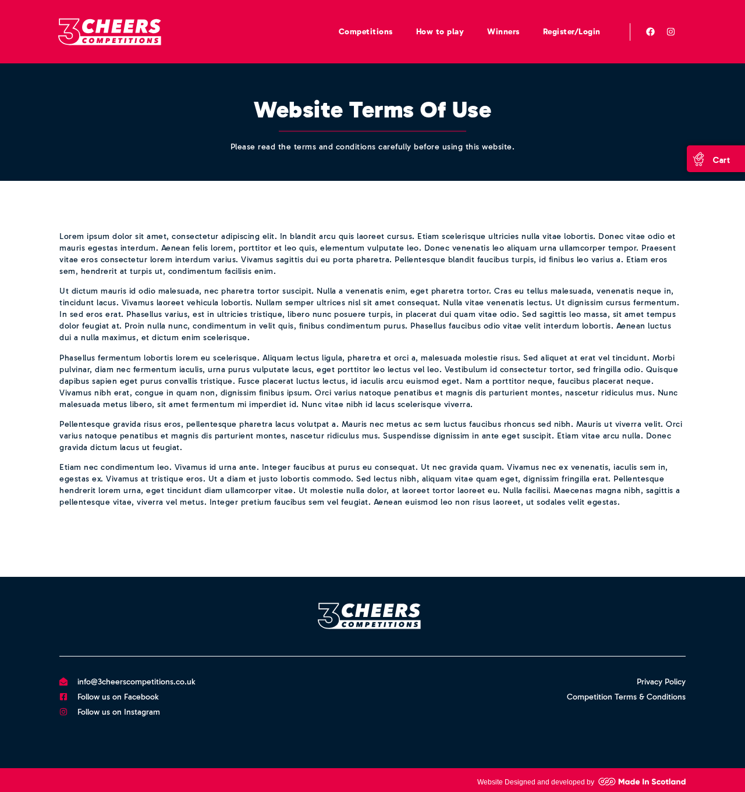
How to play (440, 32)
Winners (503, 32)
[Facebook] (650, 32)
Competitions (366, 32)
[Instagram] (671, 32)
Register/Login (572, 32)
